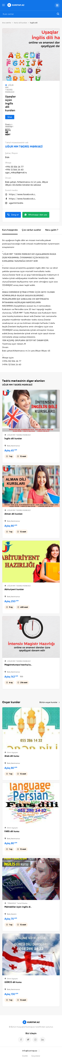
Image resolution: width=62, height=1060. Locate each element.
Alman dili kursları (13, 514)
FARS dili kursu (11, 831)
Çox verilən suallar (31, 230)
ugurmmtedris (16, 203)
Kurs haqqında (10, 230)
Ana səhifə (6, 23)
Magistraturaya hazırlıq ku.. (18, 664)
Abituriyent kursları (14, 589)
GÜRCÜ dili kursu (13, 982)
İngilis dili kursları (13, 438)
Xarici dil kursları (20, 23)
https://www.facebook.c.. (22, 194)
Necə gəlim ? (51, 230)
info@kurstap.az (29, 1051)
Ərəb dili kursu (11, 756)
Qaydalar (35, 1056)
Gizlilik (25, 1056)
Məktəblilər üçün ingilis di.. (18, 907)
